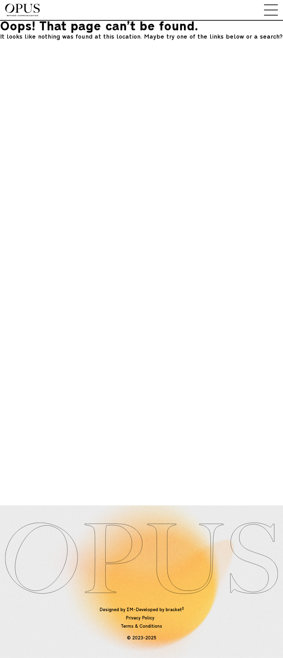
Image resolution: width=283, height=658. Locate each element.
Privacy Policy (140, 618)
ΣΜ (130, 610)
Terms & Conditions (141, 626)
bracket (175, 610)
